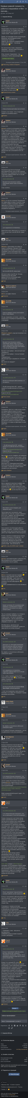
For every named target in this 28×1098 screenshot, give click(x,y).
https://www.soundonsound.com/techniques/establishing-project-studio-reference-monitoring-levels (14, 788)
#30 (25, 946)
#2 (26, 75)
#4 (26, 126)
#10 (26, 291)
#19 (26, 572)
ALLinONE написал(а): (8, 377)
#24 (26, 720)
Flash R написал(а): (7, 889)
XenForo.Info (12, 1094)
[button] (2, 1)
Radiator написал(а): (8, 106)
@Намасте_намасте (6, 333)
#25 (26, 742)
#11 (26, 306)
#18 (26, 556)
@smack (3, 128)
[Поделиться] (24, 26)
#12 (26, 331)
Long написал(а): (7, 442)
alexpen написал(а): (8, 723)
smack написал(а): (7, 179)
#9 (26, 265)
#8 (26, 244)
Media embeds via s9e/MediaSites (9, 1096)
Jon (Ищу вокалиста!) (21, 1049)
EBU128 (16, 864)
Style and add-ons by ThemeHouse (9, 1093)
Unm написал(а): (7, 224)
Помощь (20, 1087)
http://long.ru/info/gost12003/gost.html (11, 391)
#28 (26, 886)
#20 (26, 599)
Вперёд (14, 1008)
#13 (26, 374)
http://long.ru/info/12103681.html (10, 394)
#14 (26, 407)
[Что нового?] (23, 2)
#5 (26, 167)
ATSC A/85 (4, 864)
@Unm (3, 200)
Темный (4, 1082)
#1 (26, 26)
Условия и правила (15, 1084)
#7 (26, 221)
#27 (26, 808)
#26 (26, 770)
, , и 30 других (11, 64)
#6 (26, 198)
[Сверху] (7, 1089)
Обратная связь (5, 1084)
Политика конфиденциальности (9, 1087)
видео (20, 864)
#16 (26, 481)
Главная (3, 1089)
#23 (26, 707)
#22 (26, 664)
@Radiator (4, 246)
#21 (26, 639)
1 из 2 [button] (9, 1008)
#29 (26, 928)
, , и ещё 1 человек (13, 546)
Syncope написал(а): (8, 268)
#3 (26, 103)
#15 (26, 439)
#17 (26, 502)
